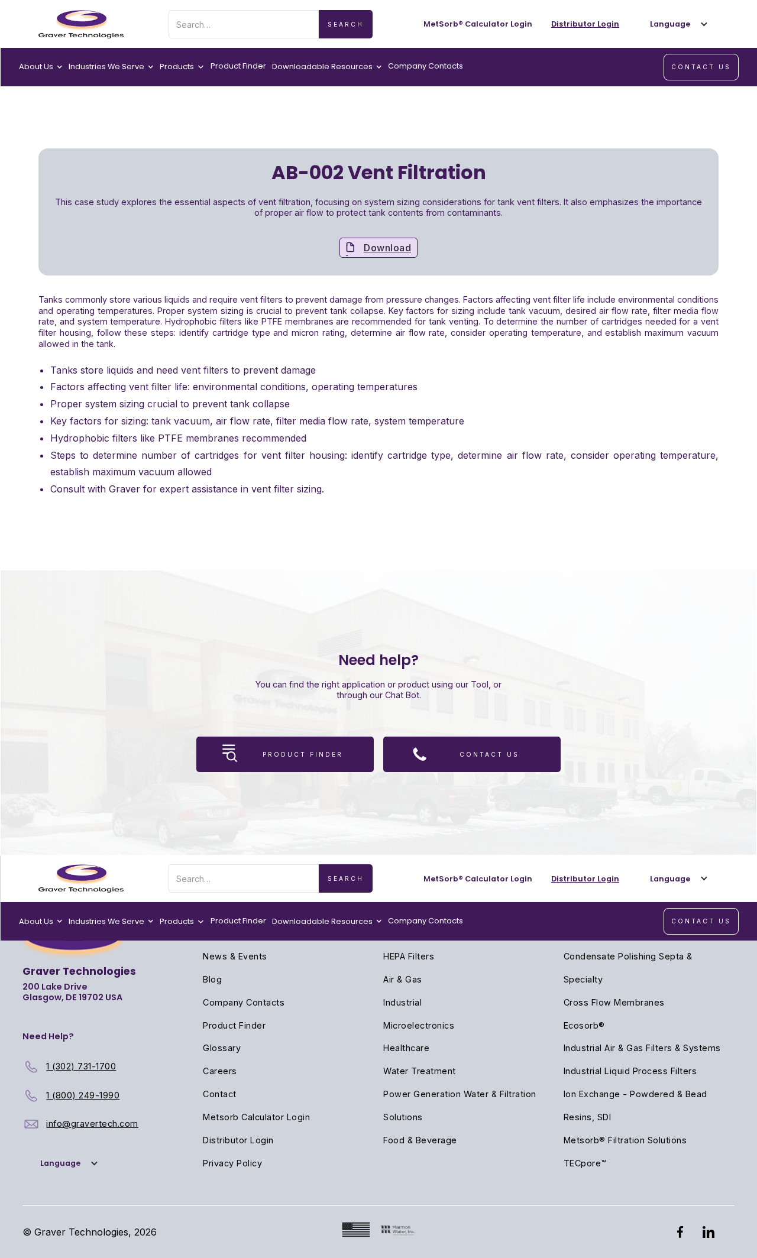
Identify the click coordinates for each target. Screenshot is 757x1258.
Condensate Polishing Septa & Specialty (628, 967)
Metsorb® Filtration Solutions (625, 1140)
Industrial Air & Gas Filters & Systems (642, 1048)
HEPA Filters (408, 956)
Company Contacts (425, 66)
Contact (220, 1094)
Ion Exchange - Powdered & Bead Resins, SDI (635, 1105)
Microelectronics (418, 1025)
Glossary (222, 1048)
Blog (212, 979)
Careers (220, 1071)
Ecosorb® (584, 1025)
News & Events (235, 956)
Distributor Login (238, 1140)
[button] (676, 24)
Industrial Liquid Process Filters (630, 1071)
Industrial (402, 1002)
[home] (81, 24)
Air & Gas (402, 979)
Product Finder (238, 66)
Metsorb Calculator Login (256, 1117)
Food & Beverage (420, 1140)
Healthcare (406, 1048)
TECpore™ (585, 1163)
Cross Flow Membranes (614, 1002)
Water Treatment (419, 1071)
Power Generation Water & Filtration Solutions (459, 1105)
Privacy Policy (232, 1163)
